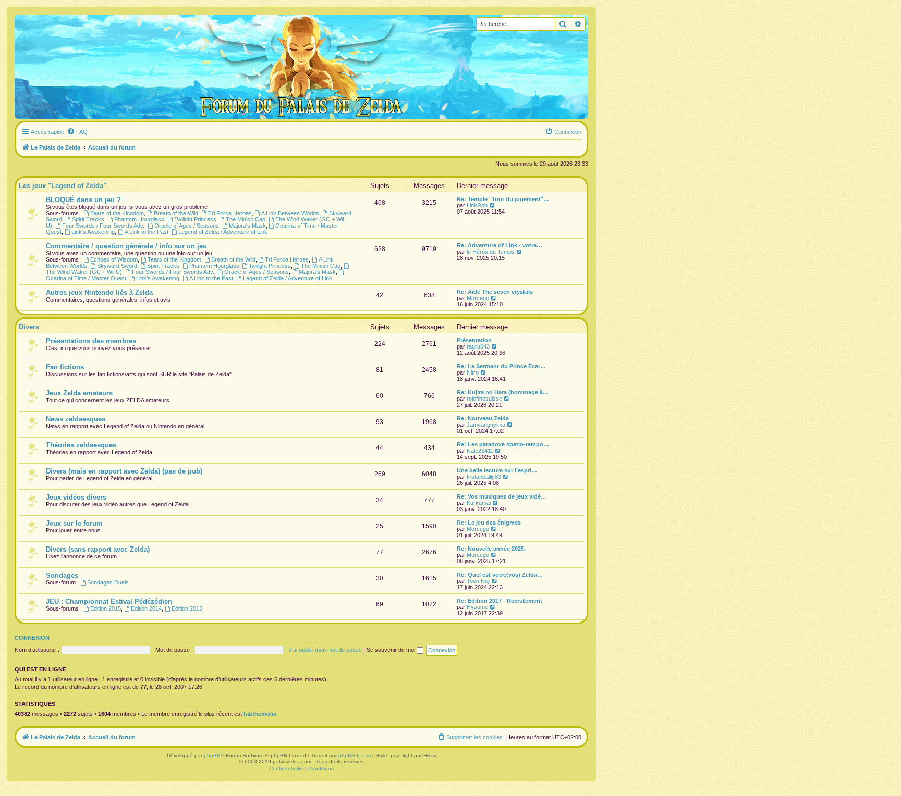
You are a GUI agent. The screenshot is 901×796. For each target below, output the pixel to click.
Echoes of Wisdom (114, 259)
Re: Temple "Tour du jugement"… (503, 199)
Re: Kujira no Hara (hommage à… (503, 392)
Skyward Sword (117, 266)
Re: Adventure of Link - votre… (499, 245)
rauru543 (478, 346)
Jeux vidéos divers (76, 497)
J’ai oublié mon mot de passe (325, 649)
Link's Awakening (93, 232)
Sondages (62, 575)
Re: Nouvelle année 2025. (491, 548)
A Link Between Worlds (290, 213)
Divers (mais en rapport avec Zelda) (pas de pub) (124, 471)
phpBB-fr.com (354, 755)
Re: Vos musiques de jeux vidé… (501, 496)
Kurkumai (479, 503)
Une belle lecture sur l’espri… (497, 470)
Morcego (478, 298)
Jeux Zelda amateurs (79, 393)
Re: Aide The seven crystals (495, 292)
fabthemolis (259, 714)
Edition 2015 (105, 608)
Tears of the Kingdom (117, 213)
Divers (29, 327)
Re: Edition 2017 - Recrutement (499, 601)
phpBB (212, 755)
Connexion (32, 638)
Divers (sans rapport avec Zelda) (98, 549)
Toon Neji (478, 581)
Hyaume (477, 607)
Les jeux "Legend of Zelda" (62, 186)
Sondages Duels (108, 582)
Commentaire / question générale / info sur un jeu (126, 246)
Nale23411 (480, 450)
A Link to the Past (146, 232)
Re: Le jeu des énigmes (489, 522)
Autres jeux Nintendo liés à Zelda (99, 292)
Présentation (474, 340)
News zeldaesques (75, 419)
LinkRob (477, 205)
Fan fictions (65, 367)
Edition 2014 (146, 608)
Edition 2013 (187, 608)
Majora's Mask (247, 225)
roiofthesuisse (484, 398)
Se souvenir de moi (392, 649)
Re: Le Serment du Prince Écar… (501, 366)
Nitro (473, 372)
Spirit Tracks (88, 219)
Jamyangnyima (486, 424)
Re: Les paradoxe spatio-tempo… (503, 444)
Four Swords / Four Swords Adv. (103, 225)
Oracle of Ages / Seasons (186, 225)
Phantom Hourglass (139, 219)
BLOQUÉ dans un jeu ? (83, 200)
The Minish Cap (245, 219)
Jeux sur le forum (74, 523)
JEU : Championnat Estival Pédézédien (109, 601)
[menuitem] (77, 132)
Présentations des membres (91, 341)
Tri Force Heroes (230, 213)
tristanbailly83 (484, 477)
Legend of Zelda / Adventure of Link (222, 232)
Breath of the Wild (176, 213)
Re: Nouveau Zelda (483, 418)
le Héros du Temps (491, 251)
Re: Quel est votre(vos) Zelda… (500, 574)
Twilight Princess (195, 219)
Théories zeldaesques (81, 445)
